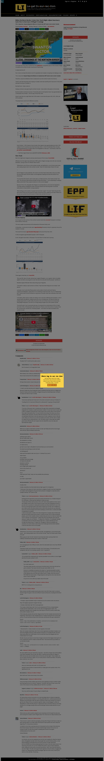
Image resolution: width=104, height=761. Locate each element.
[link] (52, 374)
